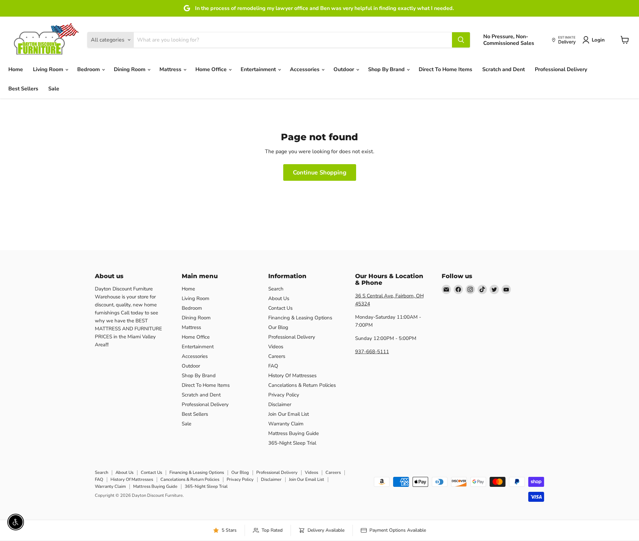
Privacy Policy (283, 394)
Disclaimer (279, 404)
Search (276, 288)
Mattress (171, 69)
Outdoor (344, 69)
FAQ (273, 366)
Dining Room (130, 69)
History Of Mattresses (292, 375)
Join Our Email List (288, 414)
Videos (275, 346)
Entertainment (259, 69)
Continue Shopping (319, 172)
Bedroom (89, 69)
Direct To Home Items (445, 69)
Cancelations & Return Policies (302, 385)
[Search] (461, 40)
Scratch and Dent (503, 69)
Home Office (211, 69)
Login (598, 40)
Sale (53, 88)
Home (15, 69)
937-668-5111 (372, 351)
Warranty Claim (286, 423)
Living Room (49, 69)
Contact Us (280, 308)
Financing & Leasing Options (300, 317)
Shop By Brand (387, 69)
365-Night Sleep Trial (292, 443)
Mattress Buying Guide (293, 433)
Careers (276, 356)
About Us (278, 298)
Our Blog (278, 327)
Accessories (305, 69)
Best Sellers (23, 88)
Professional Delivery (561, 69)
